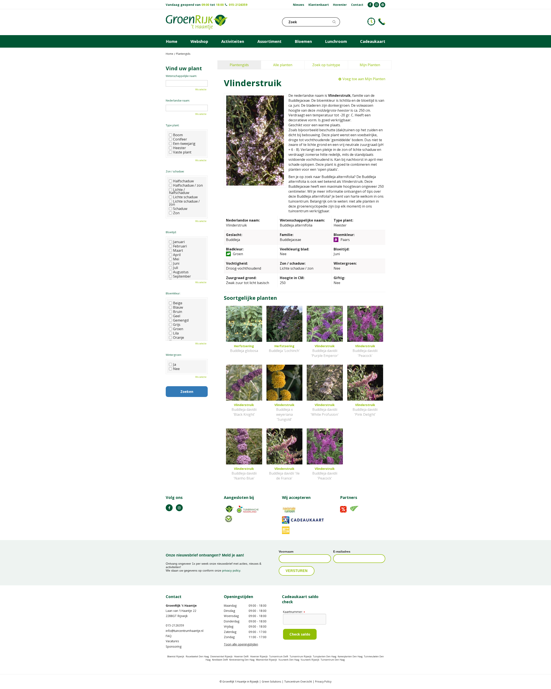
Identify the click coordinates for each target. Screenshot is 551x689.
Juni (176, 263)
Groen (178, 328)
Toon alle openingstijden (241, 644)
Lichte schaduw (185, 196)
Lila (176, 333)
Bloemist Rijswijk (175, 656)
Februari (180, 246)
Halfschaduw (183, 181)
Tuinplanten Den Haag (324, 656)
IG (179, 507)
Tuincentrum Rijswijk (301, 656)
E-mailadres (341, 551)
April (177, 254)
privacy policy (231, 570)
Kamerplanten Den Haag (350, 656)
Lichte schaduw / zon (184, 203)
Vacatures (172, 641)
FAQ (169, 636)
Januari (179, 241)
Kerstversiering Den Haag (241, 659)
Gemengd (181, 320)
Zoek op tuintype (326, 64)
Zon (176, 212)
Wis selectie (200, 89)
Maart (178, 250)
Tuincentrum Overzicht (298, 681)
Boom (178, 134)
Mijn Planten (370, 64)
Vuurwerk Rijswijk (310, 659)
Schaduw (180, 208)
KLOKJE (371, 21)
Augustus (181, 271)
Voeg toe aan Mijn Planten (363, 79)
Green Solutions (271, 681)
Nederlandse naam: (178, 100)
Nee (176, 368)
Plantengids (239, 64)
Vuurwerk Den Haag (289, 659)
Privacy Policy (323, 681)
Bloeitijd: (171, 232)
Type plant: (172, 125)
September (182, 276)
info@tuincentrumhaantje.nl (184, 631)
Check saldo (299, 634)
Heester (179, 147)
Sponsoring (173, 646)
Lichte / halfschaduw (179, 191)
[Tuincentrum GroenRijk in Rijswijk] (197, 22)
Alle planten (282, 64)
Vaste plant (182, 152)
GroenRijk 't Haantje (181, 605)
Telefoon (381, 21)
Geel (176, 315)
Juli (175, 267)
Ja (174, 364)
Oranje (178, 337)
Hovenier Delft (241, 656)
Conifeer (180, 139)
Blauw (178, 307)
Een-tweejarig (184, 143)
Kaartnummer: (294, 612)
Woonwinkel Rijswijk (266, 659)
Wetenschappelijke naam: (181, 76)
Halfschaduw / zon (188, 185)
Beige (177, 303)
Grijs (176, 324)
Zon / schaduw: (175, 171)
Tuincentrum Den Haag (333, 659)
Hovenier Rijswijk (259, 656)
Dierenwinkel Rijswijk (221, 656)
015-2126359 (238, 5)
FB (169, 507)
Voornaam (286, 551)
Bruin (177, 311)
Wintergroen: (174, 355)
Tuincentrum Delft (278, 656)
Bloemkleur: (173, 293)
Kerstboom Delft (220, 659)
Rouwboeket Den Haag (197, 656)
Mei (176, 259)
